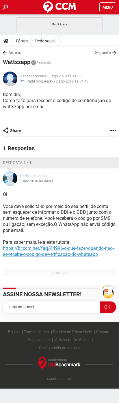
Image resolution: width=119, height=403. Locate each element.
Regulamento (39, 340)
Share (15, 130)
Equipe (14, 332)
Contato (102, 332)
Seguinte (103, 52)
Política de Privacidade (72, 332)
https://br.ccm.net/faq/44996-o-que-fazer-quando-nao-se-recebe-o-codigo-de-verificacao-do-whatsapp (58, 251)
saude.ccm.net (59, 378)
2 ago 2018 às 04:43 (72, 81)
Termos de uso (36, 332)
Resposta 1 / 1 (17, 162)
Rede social (45, 41)
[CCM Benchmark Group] (59, 364)
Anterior (15, 52)
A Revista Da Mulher (72, 340)
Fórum (22, 41)
